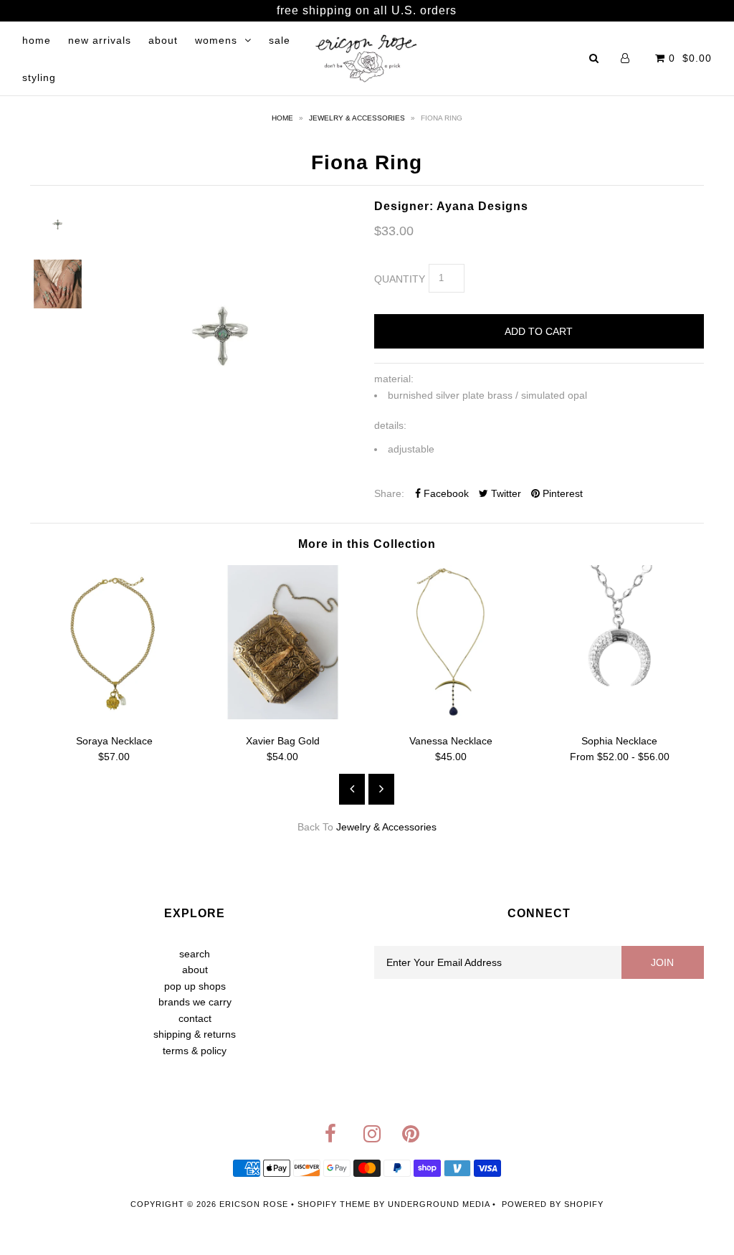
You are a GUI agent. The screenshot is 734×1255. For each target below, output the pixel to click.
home (36, 40)
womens (216, 40)
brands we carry (195, 1002)
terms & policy (195, 1050)
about (163, 40)
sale (279, 40)
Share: (389, 493)
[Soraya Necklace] (114, 715)
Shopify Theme (334, 1204)
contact (194, 1018)
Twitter (504, 493)
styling (39, 77)
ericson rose (253, 1204)
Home (282, 118)
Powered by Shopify (553, 1204)
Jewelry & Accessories (357, 118)
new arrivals (99, 40)
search (194, 954)
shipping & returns (194, 1034)
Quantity (399, 279)
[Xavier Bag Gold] (283, 715)
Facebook (445, 493)
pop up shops (195, 986)
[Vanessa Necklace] (451, 715)
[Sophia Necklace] (620, 715)
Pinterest (561, 493)
